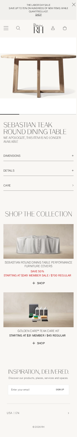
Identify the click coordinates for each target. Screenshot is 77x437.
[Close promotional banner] (74, 4)
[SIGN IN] (52, 28)
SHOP (38, 15)
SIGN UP (60, 390)
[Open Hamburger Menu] (6, 28)
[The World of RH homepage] (38, 28)
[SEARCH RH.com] (18, 28)
